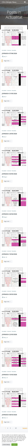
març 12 (6, 417)
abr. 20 (5, 257)
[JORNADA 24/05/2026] (14, 117)
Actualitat (4, 50)
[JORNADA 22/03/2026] (14, 318)
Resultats (14, 50)
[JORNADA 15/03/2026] (14, 358)
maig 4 (5, 177)
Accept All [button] (14, 444)
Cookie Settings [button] (6, 444)
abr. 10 (5, 297)
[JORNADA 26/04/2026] (14, 198)
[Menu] (25, 2)
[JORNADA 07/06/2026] (14, 37)
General (9, 50)
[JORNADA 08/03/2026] (14, 398)
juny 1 (5, 96)
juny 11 (5, 56)
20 (16, 428)
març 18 (6, 377)
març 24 (6, 337)
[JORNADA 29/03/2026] (14, 278)
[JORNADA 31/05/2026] (14, 77)
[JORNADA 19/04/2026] (14, 238)
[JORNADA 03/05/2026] (14, 158)
